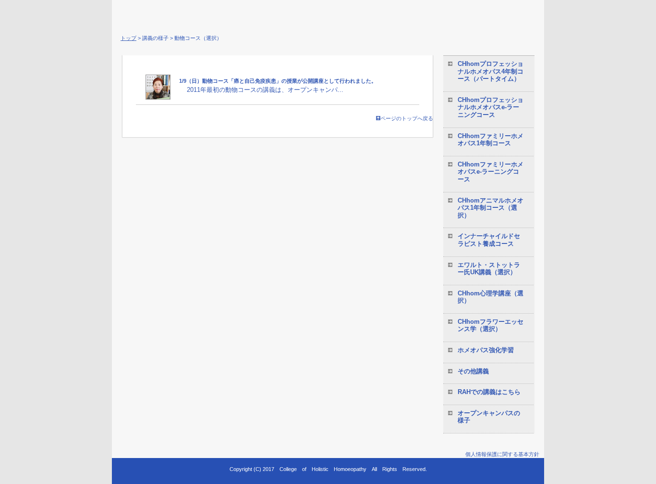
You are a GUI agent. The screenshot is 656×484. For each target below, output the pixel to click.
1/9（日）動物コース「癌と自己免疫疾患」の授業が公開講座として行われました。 (278, 81)
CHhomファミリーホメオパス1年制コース (490, 139)
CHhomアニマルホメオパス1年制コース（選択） (490, 208)
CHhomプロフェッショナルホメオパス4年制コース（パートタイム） (490, 71)
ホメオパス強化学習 (486, 350)
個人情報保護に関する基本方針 (502, 454)
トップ (128, 38)
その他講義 (473, 371)
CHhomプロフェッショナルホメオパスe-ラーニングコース (490, 107)
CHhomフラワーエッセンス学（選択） (490, 325)
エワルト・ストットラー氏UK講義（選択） (489, 268)
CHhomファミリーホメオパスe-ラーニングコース (490, 172)
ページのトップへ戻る (406, 118)
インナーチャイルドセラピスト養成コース (489, 239)
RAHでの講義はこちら (489, 391)
